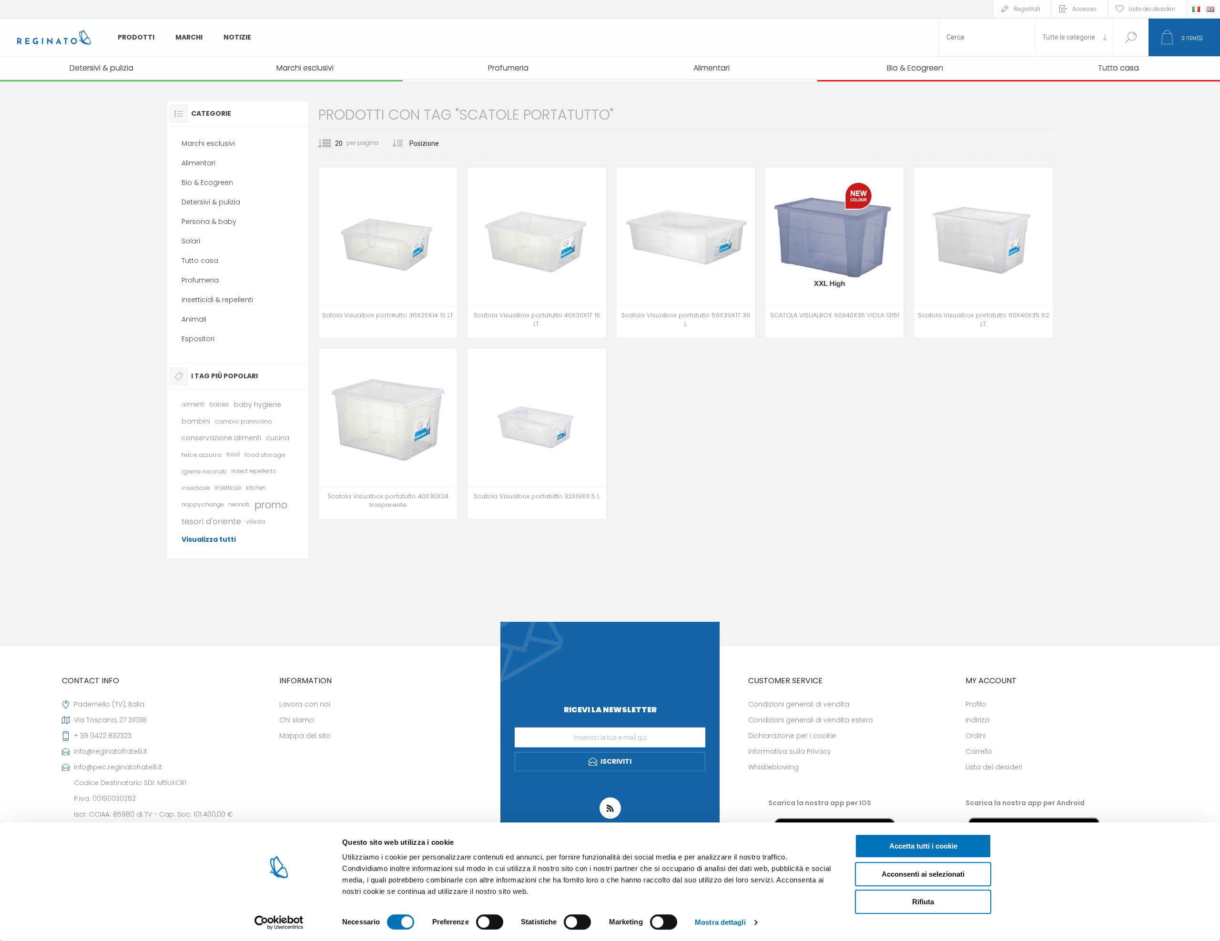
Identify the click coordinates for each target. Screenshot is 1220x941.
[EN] (1210, 9)
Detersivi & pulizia (211, 202)
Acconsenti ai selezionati (923, 874)
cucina (277, 438)
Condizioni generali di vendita (798, 704)
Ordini (976, 735)
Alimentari (198, 163)
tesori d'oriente (211, 521)
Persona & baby (209, 221)
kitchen (256, 488)
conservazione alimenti (221, 438)
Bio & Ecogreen (207, 182)
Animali (194, 319)
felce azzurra (202, 455)
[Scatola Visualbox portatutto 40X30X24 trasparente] (388, 433)
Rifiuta (923, 902)
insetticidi (227, 488)
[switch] (489, 922)
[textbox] (987, 37)
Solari (191, 241)
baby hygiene (257, 404)
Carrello (979, 751)
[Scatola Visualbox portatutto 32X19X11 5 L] (537, 433)
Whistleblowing (773, 767)
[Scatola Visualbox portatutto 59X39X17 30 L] (686, 253)
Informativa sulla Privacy (789, 751)
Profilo (976, 704)
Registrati (1027, 9)
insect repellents (253, 471)
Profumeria (200, 280)
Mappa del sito (305, 735)
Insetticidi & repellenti (217, 299)
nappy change (203, 504)
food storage (264, 455)
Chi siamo (296, 720)
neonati (239, 504)
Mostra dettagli (720, 922)
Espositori (198, 339)
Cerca (1131, 37)
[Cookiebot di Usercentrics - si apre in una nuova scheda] (279, 922)
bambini (196, 421)
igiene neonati (204, 471)
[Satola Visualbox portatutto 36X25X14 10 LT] (388, 253)
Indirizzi (977, 720)
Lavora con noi (304, 704)
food (233, 454)
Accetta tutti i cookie (923, 846)
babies (219, 404)
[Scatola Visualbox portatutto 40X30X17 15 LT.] (537, 253)
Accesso (1084, 9)
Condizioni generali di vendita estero (810, 720)
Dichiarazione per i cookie (792, 735)
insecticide (196, 488)
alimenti (193, 404)
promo (270, 505)
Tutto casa (200, 260)
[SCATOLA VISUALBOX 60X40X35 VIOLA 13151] (834, 253)
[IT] (1196, 9)
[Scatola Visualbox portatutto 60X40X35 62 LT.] (983, 253)
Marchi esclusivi (208, 143)
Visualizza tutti (209, 539)
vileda (255, 521)
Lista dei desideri (994, 767)
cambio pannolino (243, 421)
